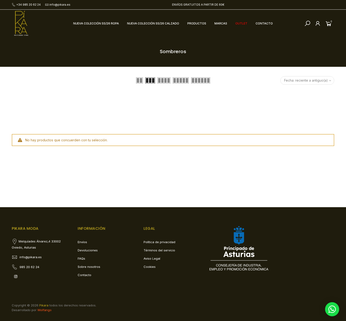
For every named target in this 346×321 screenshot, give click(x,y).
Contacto (84, 275)
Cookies (150, 267)
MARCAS (220, 23)
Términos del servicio (159, 250)
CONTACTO (264, 23)
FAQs (81, 258)
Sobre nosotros (89, 267)
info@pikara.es (59, 4)
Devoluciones (88, 250)
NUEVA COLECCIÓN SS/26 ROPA (96, 23)
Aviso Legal (152, 258)
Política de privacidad (159, 242)
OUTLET (241, 23)
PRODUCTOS (196, 23)
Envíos (82, 242)
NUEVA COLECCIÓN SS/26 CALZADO (153, 23)
